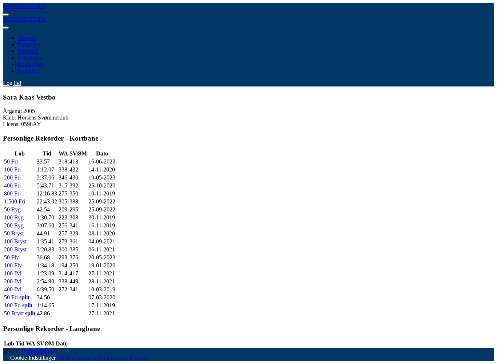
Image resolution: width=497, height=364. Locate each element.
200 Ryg (14, 225)
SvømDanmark (110, 358)
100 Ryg (14, 217)
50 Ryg (12, 209)
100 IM (12, 273)
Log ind (12, 83)
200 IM (12, 281)
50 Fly (11, 257)
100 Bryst (15, 241)
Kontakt (139, 358)
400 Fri (12, 185)
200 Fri (12, 177)
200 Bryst (15, 249)
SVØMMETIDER (24, 6)
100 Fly (13, 265)
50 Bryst (14, 233)
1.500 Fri (14, 201)
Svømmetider (38, 351)
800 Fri (12, 193)
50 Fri (11, 161)
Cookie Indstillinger (33, 358)
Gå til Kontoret (74, 358)
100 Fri (12, 169)
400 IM (12, 289)
